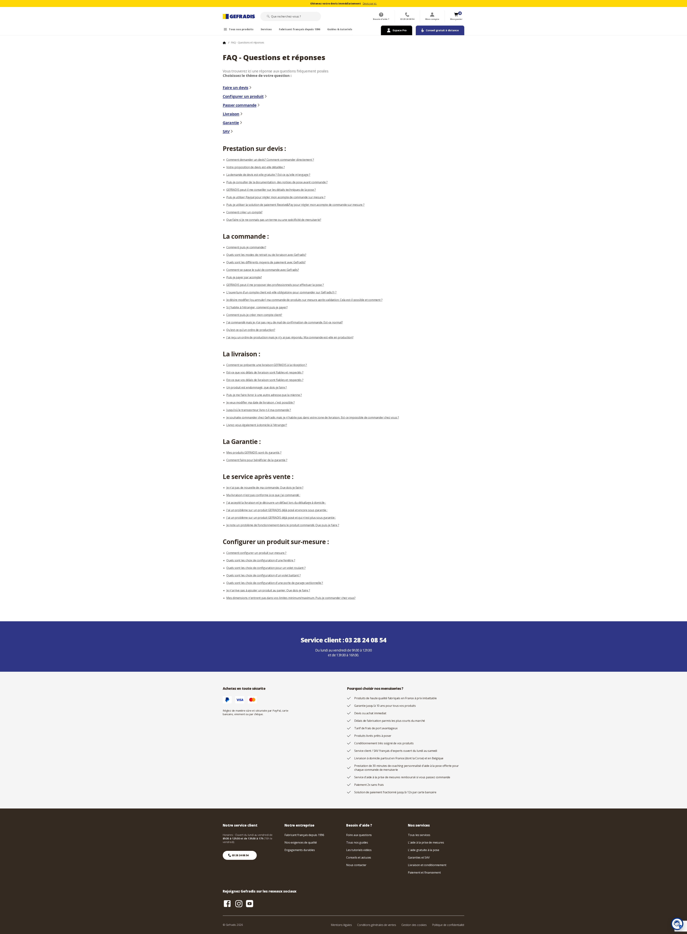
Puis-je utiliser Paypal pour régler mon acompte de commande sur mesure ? (275, 197)
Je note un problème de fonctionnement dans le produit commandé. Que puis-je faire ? (282, 525)
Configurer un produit (243, 96)
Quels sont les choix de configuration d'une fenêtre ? (260, 560)
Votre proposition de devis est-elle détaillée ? (255, 167)
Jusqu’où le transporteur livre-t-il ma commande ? (258, 410)
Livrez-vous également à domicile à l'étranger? (256, 425)
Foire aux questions (359, 835)
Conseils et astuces (358, 857)
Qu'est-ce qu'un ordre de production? (250, 330)
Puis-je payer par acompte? (244, 277)
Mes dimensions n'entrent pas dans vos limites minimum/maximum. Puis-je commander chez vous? (290, 598)
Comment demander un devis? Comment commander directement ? (270, 160)
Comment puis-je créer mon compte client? (254, 315)
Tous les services (419, 835)
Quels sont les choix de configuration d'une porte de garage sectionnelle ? (274, 583)
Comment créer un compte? (244, 212)
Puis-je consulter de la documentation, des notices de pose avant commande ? (277, 182)
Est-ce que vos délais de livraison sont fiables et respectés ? (264, 372)
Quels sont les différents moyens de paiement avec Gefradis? (266, 262)
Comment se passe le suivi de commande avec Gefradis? (262, 270)
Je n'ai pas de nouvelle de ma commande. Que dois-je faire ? (264, 488)
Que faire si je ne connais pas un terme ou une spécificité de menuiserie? (273, 220)
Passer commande (239, 105)
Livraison (231, 113)
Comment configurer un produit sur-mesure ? (256, 553)
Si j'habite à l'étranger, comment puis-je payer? (257, 307)
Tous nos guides (357, 842)
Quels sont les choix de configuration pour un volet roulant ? (266, 568)
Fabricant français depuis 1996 (304, 835)
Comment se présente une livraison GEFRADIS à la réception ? (266, 365)
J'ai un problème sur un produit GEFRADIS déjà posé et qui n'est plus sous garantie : (281, 518)
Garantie (231, 122)
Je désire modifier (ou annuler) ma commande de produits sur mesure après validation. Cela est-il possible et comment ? (304, 300)
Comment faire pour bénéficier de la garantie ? (256, 460)
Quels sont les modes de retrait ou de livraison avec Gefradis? (266, 255)
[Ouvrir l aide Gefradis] (677, 924)
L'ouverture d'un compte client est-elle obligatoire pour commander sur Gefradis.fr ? (281, 292)
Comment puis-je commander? (246, 247)
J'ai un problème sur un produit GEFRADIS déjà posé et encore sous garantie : (276, 510)
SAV (226, 131)
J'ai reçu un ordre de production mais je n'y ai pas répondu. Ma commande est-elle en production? (290, 337)
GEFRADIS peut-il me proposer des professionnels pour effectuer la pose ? (275, 285)
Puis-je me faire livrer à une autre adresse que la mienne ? (264, 395)
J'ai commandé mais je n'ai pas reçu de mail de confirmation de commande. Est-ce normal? (284, 322)
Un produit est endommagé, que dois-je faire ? (256, 387)
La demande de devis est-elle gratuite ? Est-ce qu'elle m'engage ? (268, 175)
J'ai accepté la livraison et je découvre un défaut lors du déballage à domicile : (276, 503)
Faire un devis (235, 87)
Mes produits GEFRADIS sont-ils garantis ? (253, 452)
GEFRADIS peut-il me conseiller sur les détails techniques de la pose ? (271, 190)
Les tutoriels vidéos (359, 850)
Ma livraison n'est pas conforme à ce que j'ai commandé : (263, 495)
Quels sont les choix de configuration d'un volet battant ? (263, 575)
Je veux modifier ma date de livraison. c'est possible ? (260, 402)
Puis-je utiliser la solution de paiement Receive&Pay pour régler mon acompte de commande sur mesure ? (295, 205)
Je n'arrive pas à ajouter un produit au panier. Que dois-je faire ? (268, 590)
